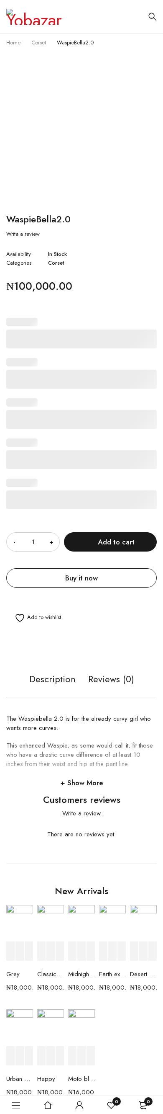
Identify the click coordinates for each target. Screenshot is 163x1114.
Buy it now (81, 578)
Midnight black (81, 974)
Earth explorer (112, 974)
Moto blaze (81, 1078)
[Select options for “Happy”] (41, 1056)
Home (13, 42)
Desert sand (143, 974)
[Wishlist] (33, 618)
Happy (46, 1078)
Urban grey (19, 1078)
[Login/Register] (79, 1105)
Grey (13, 974)
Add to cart (116, 542)
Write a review (23, 234)
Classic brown (50, 974)
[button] (10, 951)
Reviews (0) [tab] (111, 679)
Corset (38, 42)
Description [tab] (52, 679)
